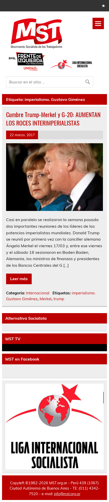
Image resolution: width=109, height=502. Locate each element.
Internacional (37, 293)
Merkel (45, 298)
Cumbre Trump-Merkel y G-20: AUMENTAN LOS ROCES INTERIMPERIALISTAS (53, 119)
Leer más (19, 278)
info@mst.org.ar (67, 494)
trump (58, 298)
